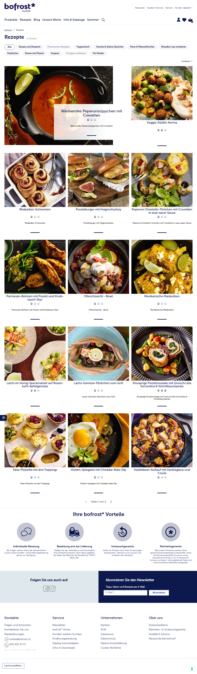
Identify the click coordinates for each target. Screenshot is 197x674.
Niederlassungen (14, 634)
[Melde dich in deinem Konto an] (178, 19)
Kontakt (178, 8)
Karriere (169, 8)
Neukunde (140, 8)
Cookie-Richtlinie (111, 648)
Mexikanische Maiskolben (162, 296)
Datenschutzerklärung (114, 643)
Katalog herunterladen (65, 643)
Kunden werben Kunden (67, 634)
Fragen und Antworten (17, 625)
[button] (184, 20)
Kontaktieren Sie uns (16, 629)
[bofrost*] (19, 8)
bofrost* (8, 30)
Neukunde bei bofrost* (162, 638)
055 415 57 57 (17, 644)
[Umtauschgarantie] (122, 532)
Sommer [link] (93, 19)
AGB (103, 629)
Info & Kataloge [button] (74, 19)
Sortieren (186, 61)
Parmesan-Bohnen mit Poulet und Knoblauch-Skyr (35, 298)
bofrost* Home (61, 629)
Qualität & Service (155, 8)
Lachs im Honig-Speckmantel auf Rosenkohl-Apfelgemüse (35, 385)
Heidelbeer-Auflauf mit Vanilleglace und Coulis (162, 471)
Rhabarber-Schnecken (35, 209)
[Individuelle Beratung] (26, 532)
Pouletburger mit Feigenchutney (98, 209)
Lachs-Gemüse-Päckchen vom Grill (98, 383)
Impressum (107, 634)
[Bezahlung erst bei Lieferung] (74, 532)
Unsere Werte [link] (51, 19)
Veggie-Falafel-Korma (162, 122)
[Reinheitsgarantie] (171, 532)
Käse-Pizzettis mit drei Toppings (35, 470)
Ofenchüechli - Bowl (98, 296)
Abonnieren (159, 593)
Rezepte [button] (25, 19)
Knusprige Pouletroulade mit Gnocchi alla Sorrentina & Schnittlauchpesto (162, 385)
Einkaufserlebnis (158, 625)
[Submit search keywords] (103, 20)
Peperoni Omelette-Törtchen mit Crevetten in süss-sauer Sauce (162, 211)
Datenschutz (108, 638)
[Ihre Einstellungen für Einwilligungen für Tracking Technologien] (192, 669)
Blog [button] (37, 19)
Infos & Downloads (63, 648)
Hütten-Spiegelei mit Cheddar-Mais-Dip (98, 470)
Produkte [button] (10, 19)
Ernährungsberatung (64, 638)
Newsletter (58, 625)
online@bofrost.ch (20, 639)
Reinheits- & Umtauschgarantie (167, 629)
